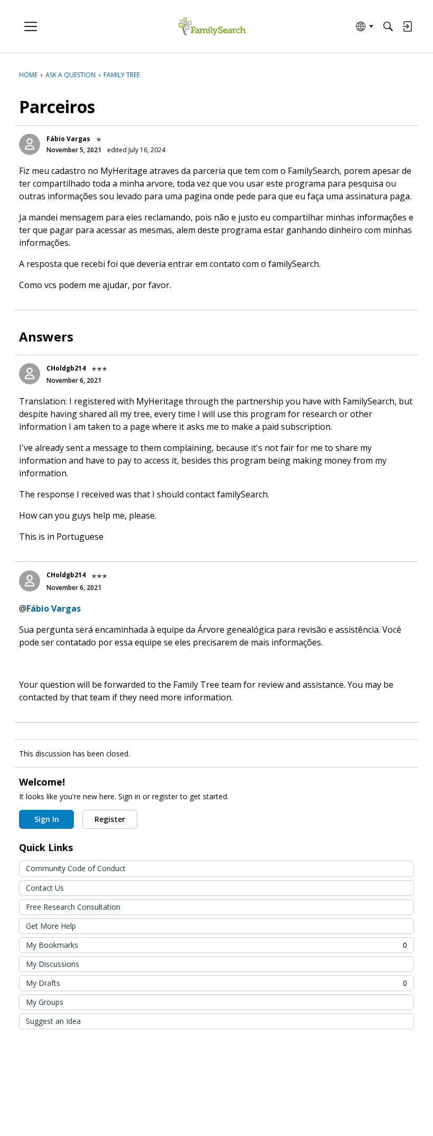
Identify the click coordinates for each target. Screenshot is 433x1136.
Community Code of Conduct (76, 868)
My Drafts (216, 983)
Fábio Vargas (68, 138)
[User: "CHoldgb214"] (29, 373)
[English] (212, 26)
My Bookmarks (216, 945)
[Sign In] (407, 26)
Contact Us (45, 888)
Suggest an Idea (53, 1021)
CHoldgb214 (66, 368)
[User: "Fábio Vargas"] (29, 144)
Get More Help (51, 926)
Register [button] (110, 819)
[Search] (388, 26)
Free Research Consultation (73, 907)
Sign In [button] (46, 819)
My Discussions (52, 964)
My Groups (44, 1002)
